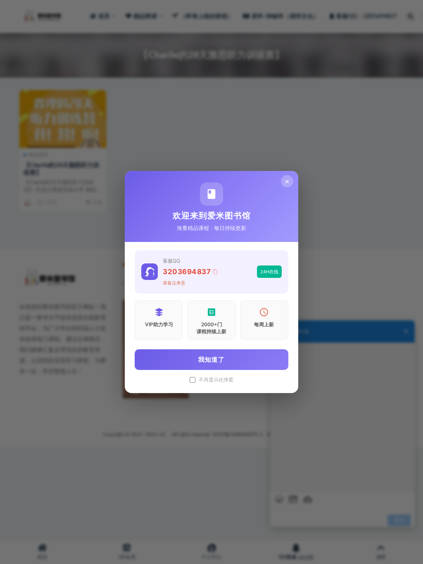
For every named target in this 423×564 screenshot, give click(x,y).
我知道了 (211, 359)
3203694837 (187, 272)
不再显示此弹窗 (216, 379)
